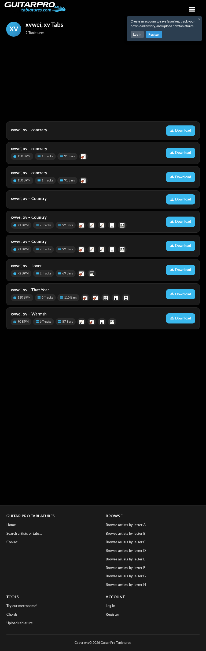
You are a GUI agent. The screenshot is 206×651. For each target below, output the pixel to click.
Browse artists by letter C (126, 542)
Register (154, 34)
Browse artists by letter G (126, 576)
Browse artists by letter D (126, 551)
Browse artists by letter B (125, 533)
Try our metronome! (22, 606)
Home (11, 525)
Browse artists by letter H (126, 585)
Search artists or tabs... (24, 533)
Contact (12, 542)
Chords (11, 614)
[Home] (35, 7)
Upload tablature (19, 623)
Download (183, 130)
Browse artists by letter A (126, 525)
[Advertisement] (103, 79)
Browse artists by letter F (125, 568)
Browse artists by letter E (125, 559)
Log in (137, 34)
